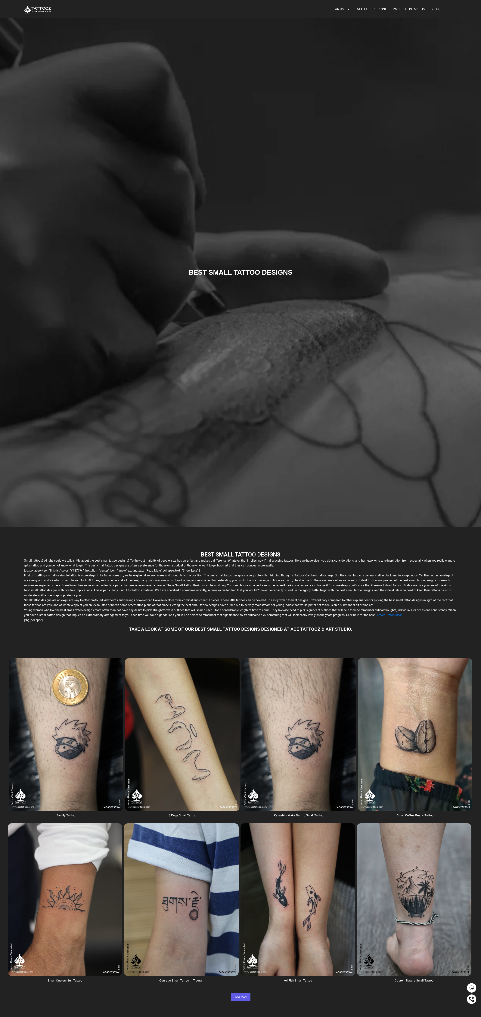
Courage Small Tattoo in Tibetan (181, 980)
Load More (241, 997)
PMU (396, 9)
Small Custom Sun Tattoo (65, 980)
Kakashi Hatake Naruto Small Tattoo (298, 815)
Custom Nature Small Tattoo (414, 980)
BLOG (435, 9)
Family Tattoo (66, 815)
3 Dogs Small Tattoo (182, 815)
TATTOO (361, 9)
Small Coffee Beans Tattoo (415, 815)
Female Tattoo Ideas (388, 615)
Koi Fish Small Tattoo (298, 980)
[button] (342, 9)
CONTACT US (415, 9)
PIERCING (380, 9)
